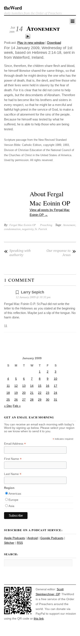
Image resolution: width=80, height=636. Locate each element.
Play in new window (31, 42)
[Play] (27, 38)
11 (8, 385)
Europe (13, 499)
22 (39, 392)
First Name (13, 459)
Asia (11, 506)
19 (16, 392)
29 (39, 399)
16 (47, 385)
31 (55, 399)
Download (54, 42)
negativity (27, 229)
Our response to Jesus (61, 253)
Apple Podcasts (14, 538)
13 (24, 385)
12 (16, 385)
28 (31, 399)
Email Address (15, 444)
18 (8, 392)
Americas (15, 493)
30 (47, 399)
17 (55, 385)
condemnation (12, 229)
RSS (20, 542)
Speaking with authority (17, 253)
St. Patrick (41, 229)
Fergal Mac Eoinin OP (22, 225)
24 (55, 392)
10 (55, 378)
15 (39, 385)
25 (8, 399)
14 (31, 385)
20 (24, 392)
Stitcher (9, 542)
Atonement (43, 28)
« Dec (8, 405)
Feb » (17, 405)
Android (32, 538)
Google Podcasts (51, 538)
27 (24, 399)
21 (31, 392)
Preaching (46, 225)
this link (39, 618)
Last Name (12, 474)
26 (16, 399)
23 (47, 392)
